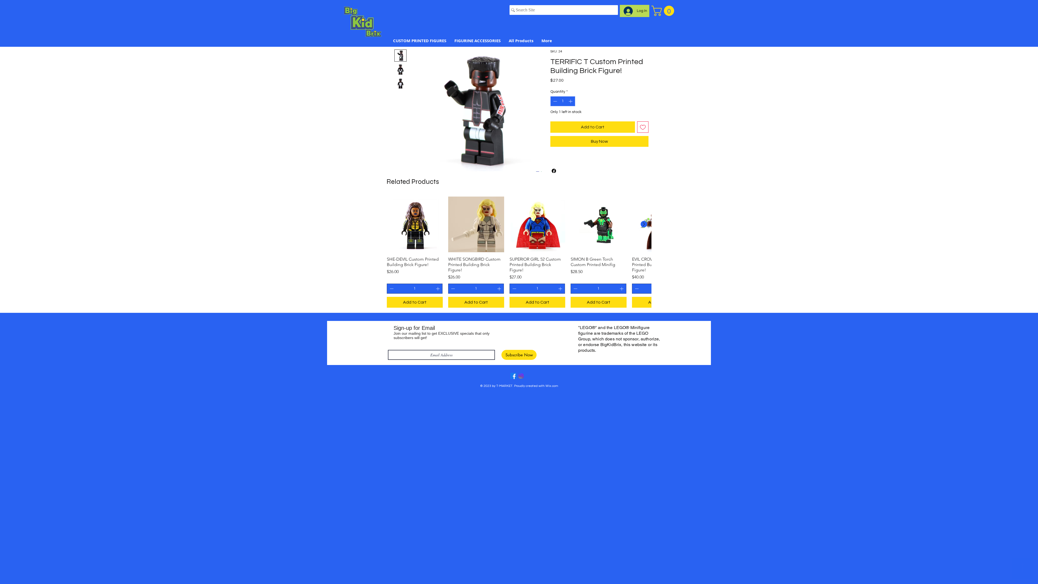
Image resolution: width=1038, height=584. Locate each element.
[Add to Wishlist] (642, 127)
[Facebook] (513, 376)
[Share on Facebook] (554, 171)
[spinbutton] (563, 101)
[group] (519, 252)
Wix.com (551, 386)
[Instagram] (521, 376)
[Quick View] (415, 225)
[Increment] (571, 101)
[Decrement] (554, 101)
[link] (664, 11)
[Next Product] (644, 224)
